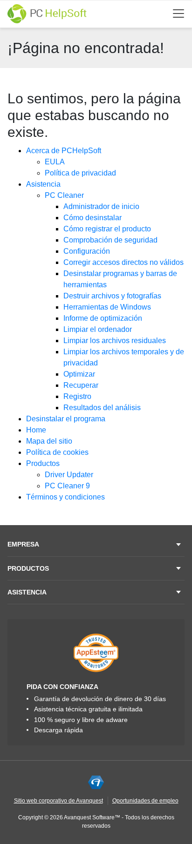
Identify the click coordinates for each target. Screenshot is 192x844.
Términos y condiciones (65, 497)
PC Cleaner (64, 195)
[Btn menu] (178, 13)
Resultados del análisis (102, 408)
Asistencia (43, 184)
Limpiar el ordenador (97, 329)
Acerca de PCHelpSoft (63, 151)
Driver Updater (69, 475)
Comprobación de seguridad (110, 240)
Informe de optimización (102, 318)
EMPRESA (23, 544)
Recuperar (80, 385)
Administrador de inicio (101, 206)
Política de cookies (57, 452)
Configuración (86, 251)
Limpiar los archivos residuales (114, 340)
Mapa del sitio (49, 441)
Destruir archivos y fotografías (112, 296)
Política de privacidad (80, 173)
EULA (55, 162)
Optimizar (79, 374)
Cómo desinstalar (92, 218)
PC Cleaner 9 (67, 486)
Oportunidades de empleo (145, 800)
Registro (77, 396)
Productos (43, 463)
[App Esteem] (96, 652)
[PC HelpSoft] (47, 13)
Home (36, 430)
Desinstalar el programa (65, 419)
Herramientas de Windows (107, 307)
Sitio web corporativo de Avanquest (58, 800)
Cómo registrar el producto (107, 229)
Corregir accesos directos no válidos (123, 262)
